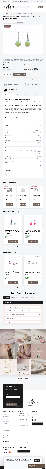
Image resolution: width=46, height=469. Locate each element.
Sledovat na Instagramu (24, 378)
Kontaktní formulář (37, 423)
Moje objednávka (11, 1)
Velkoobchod (5, 1)
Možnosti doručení (28, 71)
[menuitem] (6, 10)
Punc (4, 426)
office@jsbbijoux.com (37, 414)
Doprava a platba (6, 432)
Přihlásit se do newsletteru (11, 404)
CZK (39, 1)
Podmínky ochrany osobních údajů (8, 435)
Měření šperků (5, 419)
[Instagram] (35, 420)
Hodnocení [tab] (19, 94)
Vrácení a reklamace (6, 430)
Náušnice (9, 173)
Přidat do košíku (17, 74)
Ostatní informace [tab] (36, 94)
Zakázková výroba (6, 421)
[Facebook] (32, 420)
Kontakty (4, 437)
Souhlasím (37, 460)
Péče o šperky (26, 112)
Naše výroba (5, 423)
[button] (42, 193)
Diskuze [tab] (26, 94)
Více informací (6, 62)
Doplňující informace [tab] (9, 94)
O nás (4, 428)
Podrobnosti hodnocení (20, 22)
